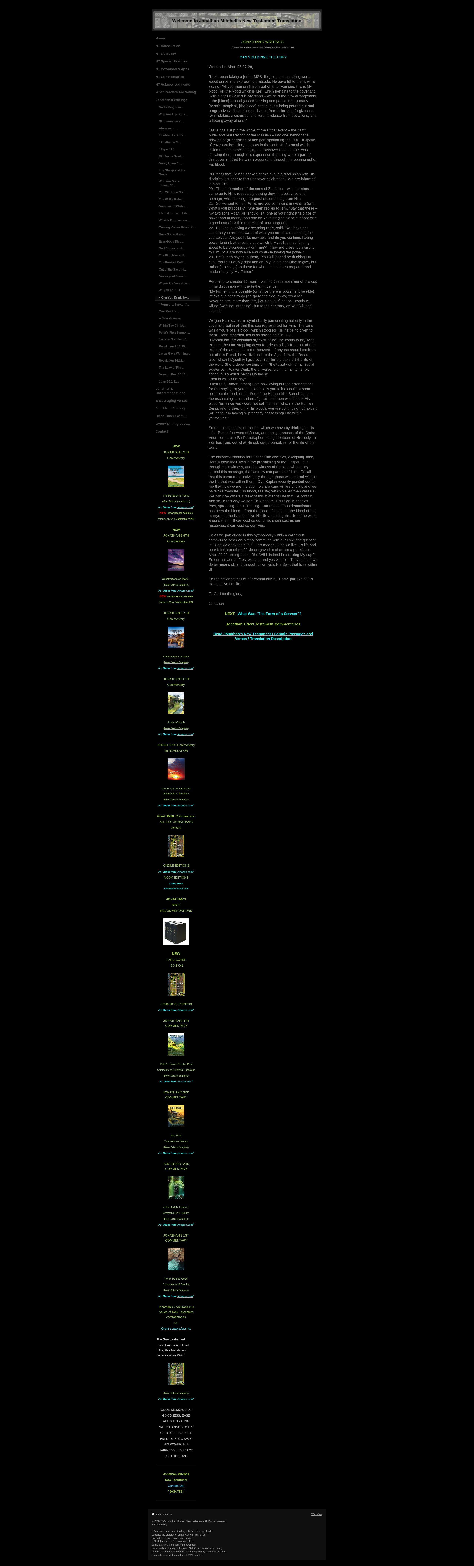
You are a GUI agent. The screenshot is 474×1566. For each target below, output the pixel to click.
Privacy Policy (159, 1524)
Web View (316, 1514)
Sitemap (167, 1514)
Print (158, 1514)
